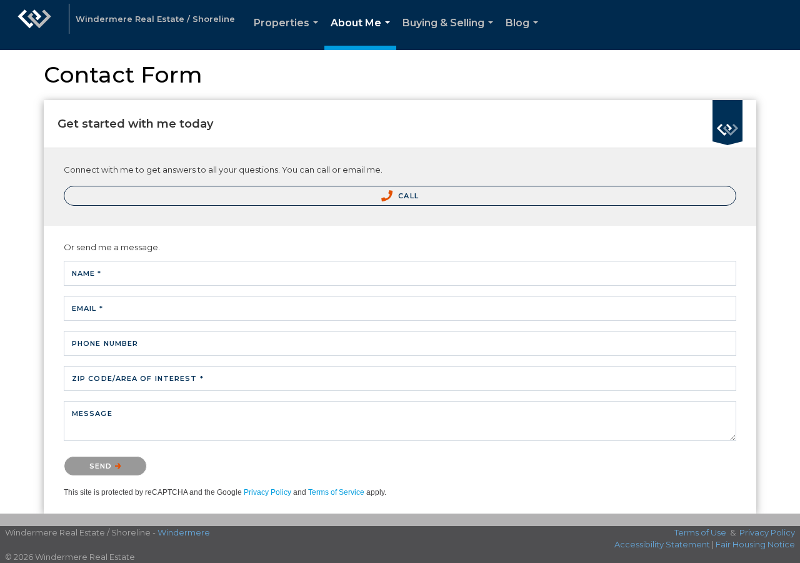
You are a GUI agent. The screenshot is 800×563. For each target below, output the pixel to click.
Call (407, 195)
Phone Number (105, 343)
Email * (87, 308)
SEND (102, 466)
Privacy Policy (267, 492)
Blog (524, 33)
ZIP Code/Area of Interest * (138, 378)
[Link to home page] (34, 25)
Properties (288, 33)
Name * (87, 273)
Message (92, 413)
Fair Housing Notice (755, 544)
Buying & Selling (450, 33)
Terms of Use (700, 532)
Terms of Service (336, 492)
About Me (363, 33)
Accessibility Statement (662, 544)
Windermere (184, 532)
